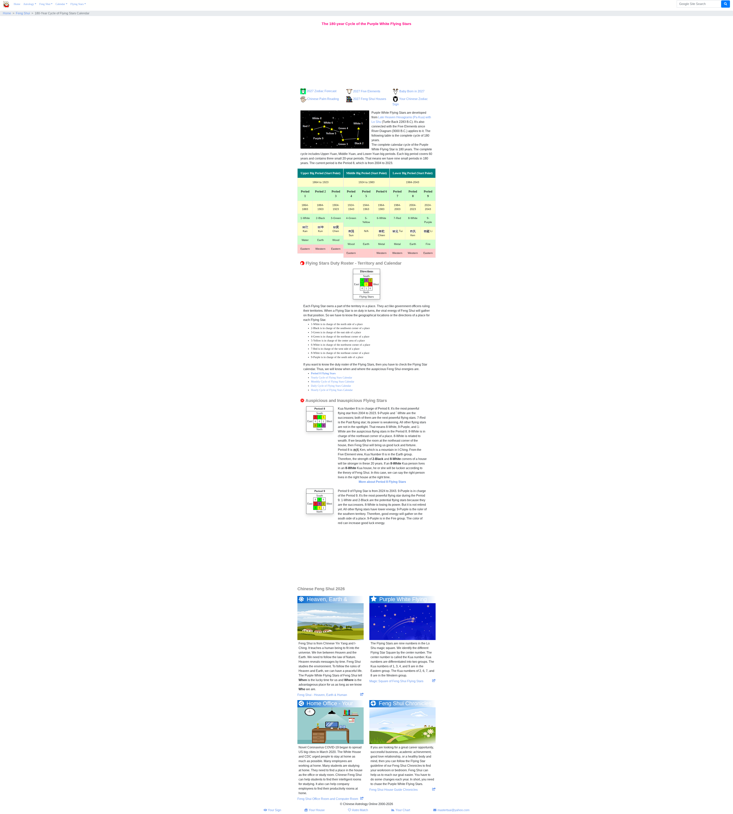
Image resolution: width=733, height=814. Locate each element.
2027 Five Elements (366, 91)
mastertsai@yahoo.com (453, 810)
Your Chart (402, 810)
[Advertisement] (366, 58)
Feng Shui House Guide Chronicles (393, 789)
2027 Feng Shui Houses (369, 99)
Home (18, 4)
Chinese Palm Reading (323, 99)
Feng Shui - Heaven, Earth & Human (322, 694)
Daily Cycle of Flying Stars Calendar (331, 385)
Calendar (60, 4)
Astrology (28, 4)
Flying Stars (77, 4)
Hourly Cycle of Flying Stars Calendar (332, 389)
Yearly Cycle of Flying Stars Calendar (331, 377)
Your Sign (274, 810)
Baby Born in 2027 (412, 91)
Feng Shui (44, 4)
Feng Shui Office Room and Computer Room (327, 798)
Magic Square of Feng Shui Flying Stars (396, 681)
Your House (316, 810)
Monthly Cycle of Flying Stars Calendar (332, 381)
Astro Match (359, 810)
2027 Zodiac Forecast (321, 91)
